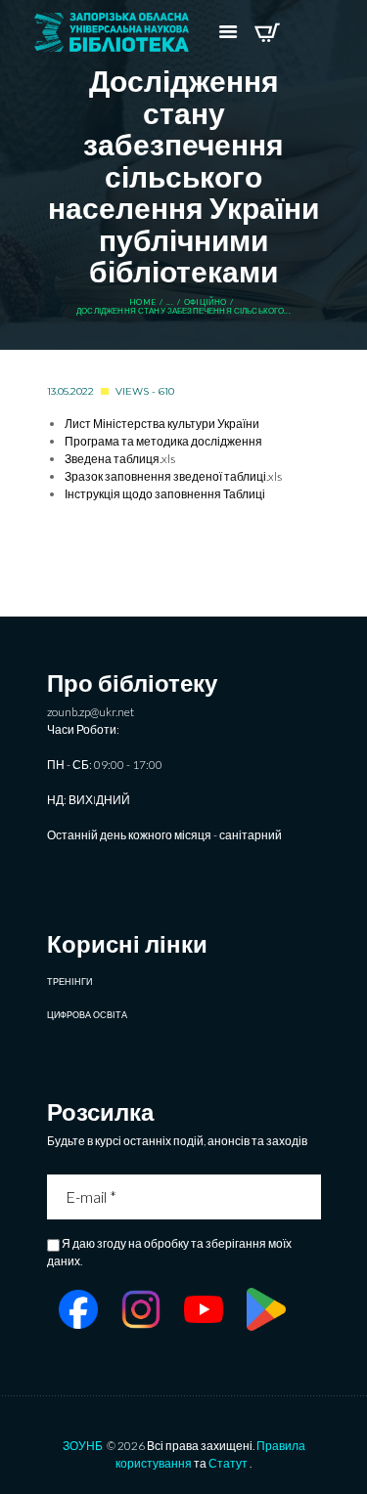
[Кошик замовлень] (266, 32)
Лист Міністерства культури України (162, 423)
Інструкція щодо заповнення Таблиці (165, 494)
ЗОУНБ (83, 1445)
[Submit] (308, 1197)
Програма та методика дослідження (163, 441)
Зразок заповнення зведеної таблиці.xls (173, 476)
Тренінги (69, 981)
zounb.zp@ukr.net (90, 711)
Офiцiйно (205, 302)
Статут (228, 1463)
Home (142, 302)
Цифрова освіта (87, 1014)
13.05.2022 (70, 391)
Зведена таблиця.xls (120, 458)
